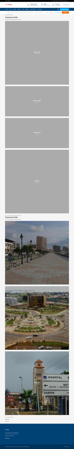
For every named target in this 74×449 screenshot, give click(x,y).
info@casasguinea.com (34, 5)
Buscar (65, 12)
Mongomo (27, 9)
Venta (11, 9)
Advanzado (58, 12)
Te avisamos (39, 9)
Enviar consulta (33, 9)
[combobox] (39, 12)
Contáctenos (7, 438)
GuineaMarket (26, 446)
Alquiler (14, 9)
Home (7, 9)
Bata (23, 9)
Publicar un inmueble (64, 9)
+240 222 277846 (33, 4)
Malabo (19, 9)
